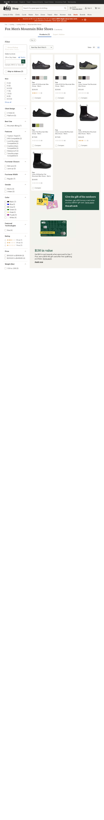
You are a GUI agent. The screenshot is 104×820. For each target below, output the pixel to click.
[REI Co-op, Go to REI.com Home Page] (7, 8)
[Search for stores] (23, 61)
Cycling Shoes (21, 24)
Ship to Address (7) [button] (15, 71)
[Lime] (37, 125)
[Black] (34, 78)
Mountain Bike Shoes (34, 24)
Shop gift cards (71, 206)
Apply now (39, 262)
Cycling (11, 24)
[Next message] (82, 20)
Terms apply (89, 203)
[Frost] (45, 78)
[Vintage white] (41, 78)
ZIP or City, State (10, 57)
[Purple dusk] (37, 78)
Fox (6, 24)
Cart (99, 8)
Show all (8, 102)
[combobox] (44, 8)
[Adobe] (80, 78)
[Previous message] (19, 20)
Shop (15, 8)
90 (98, 47)
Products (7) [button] (45, 34)
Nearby (22, 57)
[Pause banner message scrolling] (84, 20)
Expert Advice (58, 34)
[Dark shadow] (64, 78)
